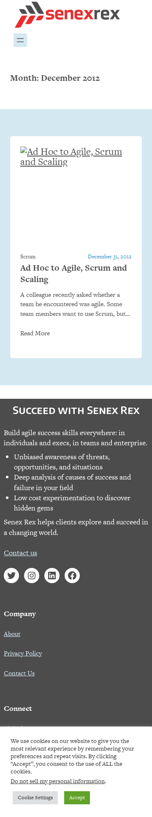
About (12, 633)
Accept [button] (77, 797)
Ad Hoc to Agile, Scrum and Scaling (73, 273)
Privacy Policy (23, 653)
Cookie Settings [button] (35, 797)
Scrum (27, 256)
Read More (35, 333)
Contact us (20, 553)
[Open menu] (20, 40)
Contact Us (19, 673)
